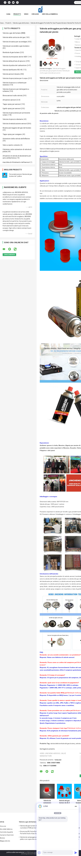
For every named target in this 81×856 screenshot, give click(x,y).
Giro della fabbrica (50, 14)
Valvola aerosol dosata (11, 74)
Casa (8, 14)
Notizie (2, 838)
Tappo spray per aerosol (12, 104)
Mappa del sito (5, 841)
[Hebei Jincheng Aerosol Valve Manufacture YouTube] (13, 2)
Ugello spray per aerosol (12, 109)
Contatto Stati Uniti (7, 835)
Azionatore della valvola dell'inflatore (16, 139)
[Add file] (39, 852)
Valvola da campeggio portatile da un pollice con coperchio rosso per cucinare (47, 802)
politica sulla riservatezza (15, 852)
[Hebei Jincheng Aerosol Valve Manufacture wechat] (16, 249)
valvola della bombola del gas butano (62, 743)
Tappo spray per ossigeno (12, 134)
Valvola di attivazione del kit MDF (15, 57)
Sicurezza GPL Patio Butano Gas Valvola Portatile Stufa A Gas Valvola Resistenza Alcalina (34, 833)
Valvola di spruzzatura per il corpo (15, 78)
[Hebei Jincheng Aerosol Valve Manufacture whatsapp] (11, 249)
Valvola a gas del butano (21, 23)
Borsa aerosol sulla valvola (12, 96)
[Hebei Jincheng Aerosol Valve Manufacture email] (5, 249)
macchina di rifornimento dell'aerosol (16, 162)
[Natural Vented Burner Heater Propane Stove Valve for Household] (52, 48)
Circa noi (35, 14)
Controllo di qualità (6, 832)
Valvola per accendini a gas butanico (16, 46)
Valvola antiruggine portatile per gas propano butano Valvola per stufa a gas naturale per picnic (55, 71)
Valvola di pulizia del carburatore (14, 65)
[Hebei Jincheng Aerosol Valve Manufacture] (40, 9)
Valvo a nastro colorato (11, 145)
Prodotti (17, 14)
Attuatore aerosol (9, 100)
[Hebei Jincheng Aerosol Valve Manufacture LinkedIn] (9, 2)
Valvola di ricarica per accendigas (15, 42)
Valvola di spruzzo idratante (13, 119)
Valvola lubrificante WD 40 (12, 70)
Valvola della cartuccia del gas (14, 37)
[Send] (75, 852)
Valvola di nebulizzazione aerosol (15, 124)
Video (26, 14)
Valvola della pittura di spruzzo (14, 61)
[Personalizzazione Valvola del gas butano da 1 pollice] (5, 175)
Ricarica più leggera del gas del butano (17, 128)
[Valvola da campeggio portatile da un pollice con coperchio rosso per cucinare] (47, 791)
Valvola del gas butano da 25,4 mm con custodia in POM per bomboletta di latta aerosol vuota (64, 802)
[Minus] (75, 806)
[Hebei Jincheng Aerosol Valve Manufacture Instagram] (17, 2)
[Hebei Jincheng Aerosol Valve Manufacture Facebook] (5, 2)
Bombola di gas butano (11, 52)
